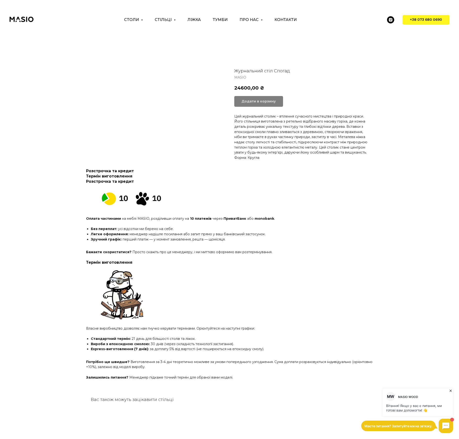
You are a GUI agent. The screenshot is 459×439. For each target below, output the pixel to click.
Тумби (220, 19)
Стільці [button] (164, 19)
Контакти (285, 19)
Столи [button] (132, 19)
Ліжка (194, 19)
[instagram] (390, 19)
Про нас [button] (250, 19)
